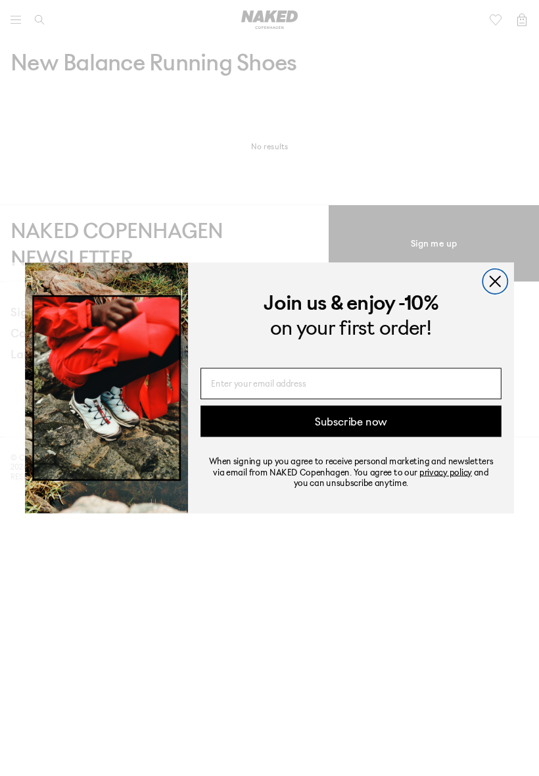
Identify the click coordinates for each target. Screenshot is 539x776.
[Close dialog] (494, 281)
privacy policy (445, 471)
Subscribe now (351, 421)
